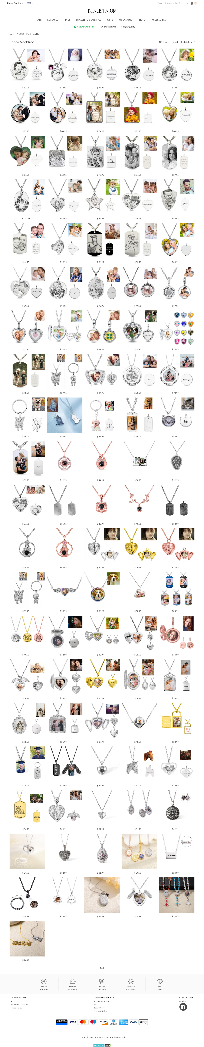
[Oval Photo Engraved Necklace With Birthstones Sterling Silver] (102, 285)
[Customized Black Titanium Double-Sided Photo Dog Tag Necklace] (176, 503)
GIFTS (110, 20)
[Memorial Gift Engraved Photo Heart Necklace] (139, 329)
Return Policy (99, 1008)
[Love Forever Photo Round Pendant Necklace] (176, 285)
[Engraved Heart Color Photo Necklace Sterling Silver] (27, 154)
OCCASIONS (125, 20)
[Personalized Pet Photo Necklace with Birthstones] (176, 459)
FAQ (95, 1004)
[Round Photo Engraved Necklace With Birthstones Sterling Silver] (64, 285)
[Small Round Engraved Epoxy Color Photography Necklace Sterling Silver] (64, 111)
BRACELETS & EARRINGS (89, 20)
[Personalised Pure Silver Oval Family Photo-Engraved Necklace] (27, 198)
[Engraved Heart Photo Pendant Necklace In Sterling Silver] (139, 198)
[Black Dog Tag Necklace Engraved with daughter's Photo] (102, 241)
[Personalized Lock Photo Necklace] (176, 721)
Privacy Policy (16, 1008)
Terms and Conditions (20, 1004)
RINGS (67, 20)
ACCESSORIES (159, 20)
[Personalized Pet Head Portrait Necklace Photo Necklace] (27, 634)
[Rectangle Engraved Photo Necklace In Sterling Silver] (102, 154)
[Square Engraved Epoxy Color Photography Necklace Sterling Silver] (139, 111)
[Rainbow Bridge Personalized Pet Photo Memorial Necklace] (102, 590)
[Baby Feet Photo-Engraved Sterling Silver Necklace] (64, 67)
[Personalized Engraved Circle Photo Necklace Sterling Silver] (139, 372)
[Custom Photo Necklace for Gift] (64, 634)
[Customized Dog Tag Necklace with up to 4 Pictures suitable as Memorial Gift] (176, 590)
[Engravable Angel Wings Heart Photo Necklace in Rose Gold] (176, 547)
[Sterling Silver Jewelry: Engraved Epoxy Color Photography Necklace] (27, 111)
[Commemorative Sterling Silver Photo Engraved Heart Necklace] (64, 241)
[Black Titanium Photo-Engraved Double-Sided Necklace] (64, 503)
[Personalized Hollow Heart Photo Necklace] (102, 634)
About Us (14, 1001)
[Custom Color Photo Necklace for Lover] (176, 678)
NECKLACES (52, 20)
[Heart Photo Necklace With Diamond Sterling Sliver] (27, 329)
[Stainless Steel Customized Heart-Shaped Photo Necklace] (176, 241)
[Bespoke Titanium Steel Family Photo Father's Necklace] (139, 241)
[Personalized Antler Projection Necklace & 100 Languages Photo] (139, 503)
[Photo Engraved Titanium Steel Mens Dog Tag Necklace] (176, 154)
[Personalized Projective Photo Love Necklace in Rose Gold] (64, 459)
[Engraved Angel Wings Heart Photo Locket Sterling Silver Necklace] (102, 372)
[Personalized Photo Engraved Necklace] (27, 67)
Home (11, 34)
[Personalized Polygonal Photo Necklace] (139, 721)
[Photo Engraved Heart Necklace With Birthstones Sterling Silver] (27, 285)
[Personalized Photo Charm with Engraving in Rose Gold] (176, 634)
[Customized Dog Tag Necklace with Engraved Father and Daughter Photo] (27, 241)
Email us (182, 1001)
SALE (39, 20)
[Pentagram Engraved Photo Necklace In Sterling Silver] (102, 198)
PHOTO (142, 20)
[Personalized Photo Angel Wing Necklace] (64, 590)
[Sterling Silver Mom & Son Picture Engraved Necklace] (176, 111)
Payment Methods (101, 1011)
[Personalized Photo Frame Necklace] (139, 459)
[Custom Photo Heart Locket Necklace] (27, 678)
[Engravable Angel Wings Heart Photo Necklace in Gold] (139, 547)
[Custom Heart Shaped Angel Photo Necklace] (139, 634)
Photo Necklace (33, 34)
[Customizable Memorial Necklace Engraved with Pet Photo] (64, 372)
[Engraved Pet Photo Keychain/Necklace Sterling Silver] (27, 416)
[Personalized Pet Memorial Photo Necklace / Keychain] (27, 590)
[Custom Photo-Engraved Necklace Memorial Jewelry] (176, 67)
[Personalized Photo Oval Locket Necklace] (139, 678)
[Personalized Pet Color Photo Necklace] (64, 416)
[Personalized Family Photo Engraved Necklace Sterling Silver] (102, 67)
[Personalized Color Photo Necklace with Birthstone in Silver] (139, 590)
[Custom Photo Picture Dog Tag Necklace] (139, 154)
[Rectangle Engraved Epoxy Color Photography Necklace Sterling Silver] (102, 111)
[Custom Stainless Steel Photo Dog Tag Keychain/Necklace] (139, 416)
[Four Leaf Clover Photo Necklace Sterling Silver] (102, 329)
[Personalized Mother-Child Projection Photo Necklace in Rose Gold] (102, 459)
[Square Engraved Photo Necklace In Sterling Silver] (64, 154)
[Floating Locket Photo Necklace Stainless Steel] (139, 285)
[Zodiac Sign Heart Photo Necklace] (176, 329)
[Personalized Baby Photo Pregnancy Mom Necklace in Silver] (27, 547)
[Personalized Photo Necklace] (64, 721)
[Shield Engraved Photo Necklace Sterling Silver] (176, 198)
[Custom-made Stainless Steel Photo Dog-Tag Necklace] (27, 372)
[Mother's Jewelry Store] (102, 10)
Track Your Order (15, 3)
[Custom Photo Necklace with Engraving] (27, 721)
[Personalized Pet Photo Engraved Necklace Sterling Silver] (139, 67)
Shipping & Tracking (101, 1001)
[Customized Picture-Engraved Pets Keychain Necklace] (102, 416)
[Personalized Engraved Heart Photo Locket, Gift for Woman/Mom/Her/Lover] (64, 329)
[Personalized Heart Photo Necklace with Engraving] (64, 678)
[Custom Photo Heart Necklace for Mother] (102, 678)
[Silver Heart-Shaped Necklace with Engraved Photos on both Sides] (27, 503)
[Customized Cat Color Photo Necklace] (176, 416)
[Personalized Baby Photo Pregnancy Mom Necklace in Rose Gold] (64, 547)
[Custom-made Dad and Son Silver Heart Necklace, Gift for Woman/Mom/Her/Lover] (64, 198)
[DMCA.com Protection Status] (102, 1045)
